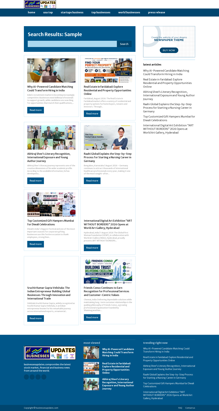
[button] (172, 12)
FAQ (180, 408)
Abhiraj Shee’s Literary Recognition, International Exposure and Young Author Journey (48, 157)
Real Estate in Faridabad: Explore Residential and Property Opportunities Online (107, 90)
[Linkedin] (37, 376)
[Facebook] (26, 376)
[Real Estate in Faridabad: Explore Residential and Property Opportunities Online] (108, 70)
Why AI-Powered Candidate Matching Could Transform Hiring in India (166, 72)
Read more (36, 110)
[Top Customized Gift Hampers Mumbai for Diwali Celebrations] (51, 204)
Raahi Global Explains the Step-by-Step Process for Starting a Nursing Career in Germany (108, 157)
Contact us (190, 408)
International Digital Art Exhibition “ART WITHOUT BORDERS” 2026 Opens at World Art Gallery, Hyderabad (108, 224)
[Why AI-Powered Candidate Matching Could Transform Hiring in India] (51, 70)
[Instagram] (32, 376)
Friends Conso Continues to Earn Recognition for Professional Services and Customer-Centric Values (106, 291)
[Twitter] (43, 376)
